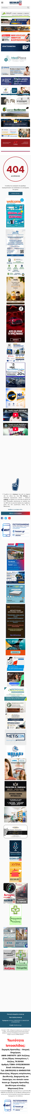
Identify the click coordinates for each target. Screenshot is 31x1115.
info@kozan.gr (15, 1025)
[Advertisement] (15, 459)
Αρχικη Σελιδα (15, 193)
